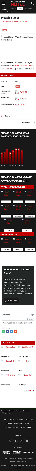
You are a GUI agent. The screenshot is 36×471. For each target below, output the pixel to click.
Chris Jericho (5, 385)
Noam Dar (22, 385)
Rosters (7, 427)
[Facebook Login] (7, 331)
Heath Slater (20, 104)
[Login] (3, 331)
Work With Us (21, 462)
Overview (13, 9)
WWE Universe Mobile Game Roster (16, 21)
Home (5, 420)
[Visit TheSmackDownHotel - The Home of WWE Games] (6, 452)
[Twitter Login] (11, 331)
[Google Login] (15, 331)
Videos (3, 12)
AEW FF (9, 423)
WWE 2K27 (29, 420)
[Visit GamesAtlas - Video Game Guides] (28, 452)
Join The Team (12, 300)
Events (15, 427)
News (12, 420)
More (29, 427)
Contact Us (12, 459)
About (5, 459)
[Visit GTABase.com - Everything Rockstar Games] (16, 452)
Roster (20, 9)
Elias (20, 371)
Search (12, 462)
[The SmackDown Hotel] (18, 3)
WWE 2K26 (19, 420)
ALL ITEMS (28, 391)
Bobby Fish (5, 371)
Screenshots (28, 9)
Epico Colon (5, 357)
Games (27, 423)
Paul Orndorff (23, 357)
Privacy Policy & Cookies (25, 459)
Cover (9, 12)
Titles (22, 427)
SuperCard (18, 423)
